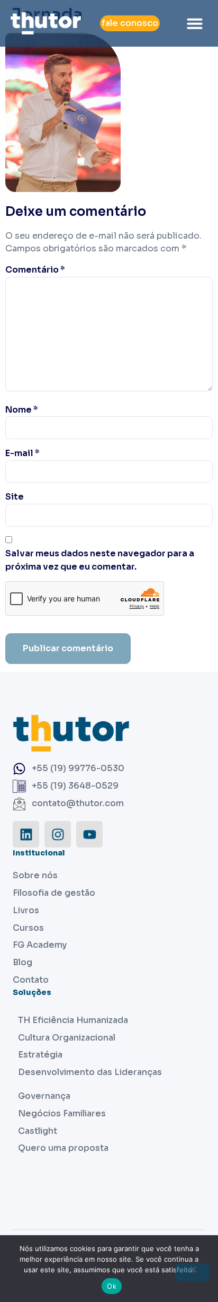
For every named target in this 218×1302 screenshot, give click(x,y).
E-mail (22, 453)
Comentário (35, 269)
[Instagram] (57, 834)
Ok (111, 1286)
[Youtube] (89, 834)
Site (14, 496)
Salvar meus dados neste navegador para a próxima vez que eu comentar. (99, 560)
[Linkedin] (26, 834)
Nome (21, 409)
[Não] (192, 1272)
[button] (194, 23)
